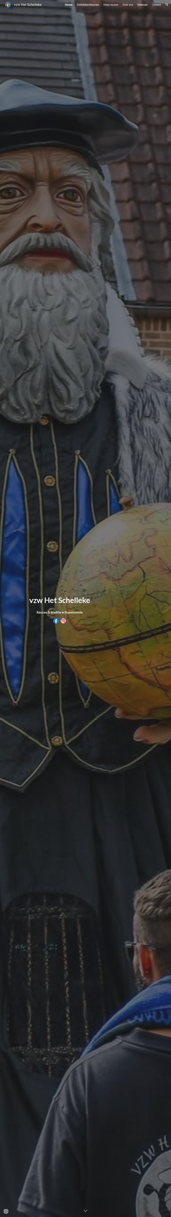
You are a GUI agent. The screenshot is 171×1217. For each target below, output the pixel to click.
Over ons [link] (128, 4)
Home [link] (68, 4)
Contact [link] (156, 4)
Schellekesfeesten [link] (88, 4)
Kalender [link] (142, 4)
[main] (59, 600)
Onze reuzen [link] (110, 4)
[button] (167, 5)
